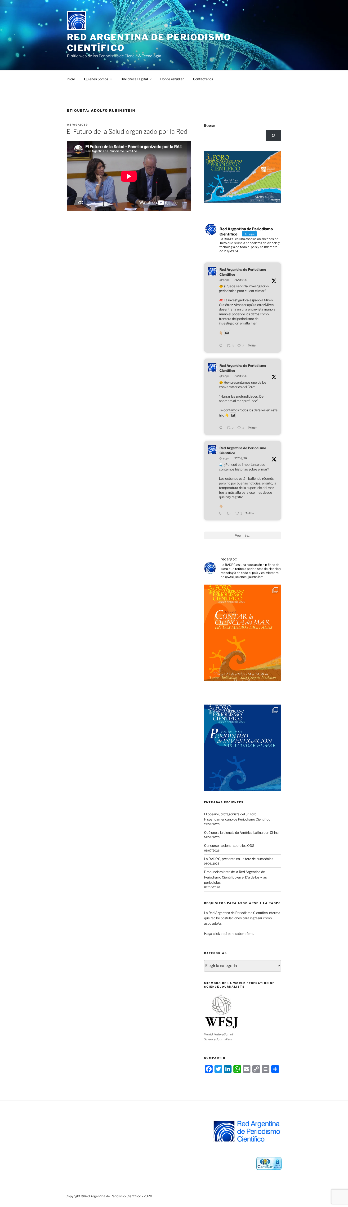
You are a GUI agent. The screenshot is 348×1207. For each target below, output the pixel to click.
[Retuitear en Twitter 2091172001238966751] (230, 513)
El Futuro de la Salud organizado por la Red (127, 131)
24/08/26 (240, 376)
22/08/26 (240, 458)
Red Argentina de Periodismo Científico (242, 271)
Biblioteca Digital (134, 79)
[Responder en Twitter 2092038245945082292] (222, 428)
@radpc (224, 280)
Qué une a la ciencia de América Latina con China (241, 832)
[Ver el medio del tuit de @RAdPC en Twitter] (227, 333)
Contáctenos (203, 79)
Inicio (71, 79)
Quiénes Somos (96, 79)
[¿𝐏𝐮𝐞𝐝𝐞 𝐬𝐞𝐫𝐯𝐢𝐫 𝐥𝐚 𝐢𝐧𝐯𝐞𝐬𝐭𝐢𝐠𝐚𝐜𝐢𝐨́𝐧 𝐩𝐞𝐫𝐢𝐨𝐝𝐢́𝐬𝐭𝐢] (242, 753)
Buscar (209, 125)
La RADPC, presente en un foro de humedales (238, 859)
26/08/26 (240, 280)
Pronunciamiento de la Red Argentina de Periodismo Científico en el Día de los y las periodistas (235, 877)
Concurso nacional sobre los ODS (229, 845)
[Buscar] (273, 135)
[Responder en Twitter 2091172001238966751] (222, 513)
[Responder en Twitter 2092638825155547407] (222, 346)
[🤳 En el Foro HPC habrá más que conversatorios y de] (242, 633)
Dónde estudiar (172, 79)
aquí (224, 934)
